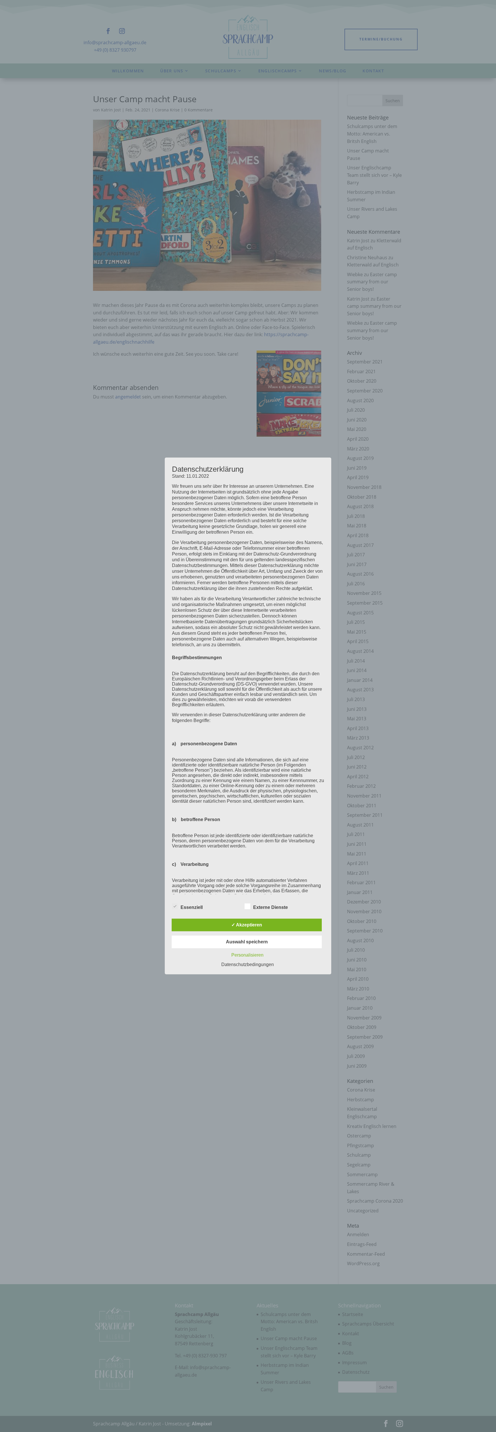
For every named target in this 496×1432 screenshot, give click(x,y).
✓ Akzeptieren (246, 924)
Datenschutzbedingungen (247, 964)
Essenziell (192, 907)
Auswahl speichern (247, 941)
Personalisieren (247, 955)
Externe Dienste (270, 907)
